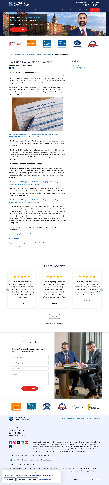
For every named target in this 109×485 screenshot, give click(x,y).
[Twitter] (18, 442)
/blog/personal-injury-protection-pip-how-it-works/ (27, 243)
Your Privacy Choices (20, 460)
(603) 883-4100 (91, 5)
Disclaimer (70, 419)
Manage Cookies (46, 460)
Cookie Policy (33, 460)
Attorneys (29, 10)
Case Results (51, 10)
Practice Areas (39, 10)
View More (54, 316)
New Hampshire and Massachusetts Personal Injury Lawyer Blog (32, 54)
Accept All (9, 479)
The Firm (19, 10)
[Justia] (10, 446)
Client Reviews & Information (67, 10)
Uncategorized (80, 68)
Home (12, 10)
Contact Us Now (18, 29)
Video (81, 10)
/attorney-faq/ (14, 238)
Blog (87, 10)
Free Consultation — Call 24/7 (88, 2)
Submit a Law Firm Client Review (54, 323)
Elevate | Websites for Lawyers (86, 480)
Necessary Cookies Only (27, 479)
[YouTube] (26, 442)
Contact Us (95, 10)
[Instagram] (14, 442)
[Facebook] (10, 442)
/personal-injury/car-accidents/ (20, 234)
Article (18, 247)
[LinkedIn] (22, 442)
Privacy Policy (80, 419)
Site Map (89, 419)
